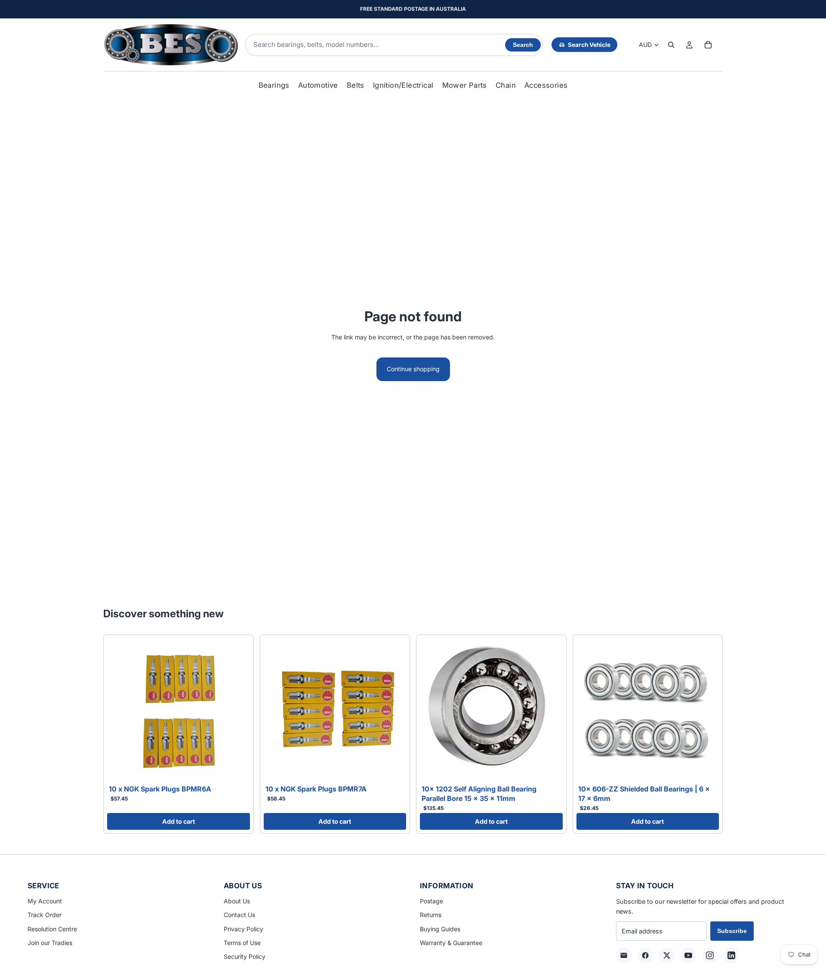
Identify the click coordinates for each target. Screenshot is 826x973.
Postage (431, 901)
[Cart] (708, 44)
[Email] (624, 955)
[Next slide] (237, 709)
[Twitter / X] (667, 955)
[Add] (236, 768)
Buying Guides (440, 929)
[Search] (671, 44)
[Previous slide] (120, 709)
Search (523, 45)
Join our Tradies (50, 942)
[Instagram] (710, 955)
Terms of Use (242, 942)
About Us (237, 901)
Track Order (45, 914)
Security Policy (244, 956)
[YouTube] (688, 955)
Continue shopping (413, 369)
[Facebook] (645, 955)
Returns (430, 914)
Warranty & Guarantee (451, 942)
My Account (45, 901)
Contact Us (239, 914)
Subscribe (732, 930)
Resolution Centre (52, 929)
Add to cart (178, 821)
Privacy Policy (243, 929)
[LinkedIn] (731, 955)
